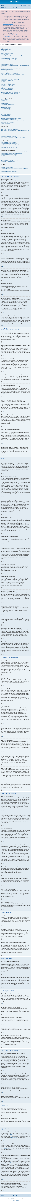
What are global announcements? (8, 104)
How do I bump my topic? (6, 94)
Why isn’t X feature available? (7, 167)
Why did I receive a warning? (7, 89)
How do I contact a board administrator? (9, 171)
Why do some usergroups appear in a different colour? (12, 120)
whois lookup (10, 1162)
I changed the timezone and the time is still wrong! (11, 68)
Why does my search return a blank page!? (10, 144)
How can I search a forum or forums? (9, 142)
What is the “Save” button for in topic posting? (10, 92)
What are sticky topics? (6, 107)
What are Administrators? (6, 114)
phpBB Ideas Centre (7, 1148)
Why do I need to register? (6, 49)
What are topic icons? (5, 109)
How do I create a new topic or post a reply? (10, 79)
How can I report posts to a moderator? (9, 90)
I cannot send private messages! (8, 127)
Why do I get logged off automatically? (9, 58)
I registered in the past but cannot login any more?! (11, 55)
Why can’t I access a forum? (7, 87)
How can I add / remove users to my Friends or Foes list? (13, 137)
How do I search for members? (7, 146)
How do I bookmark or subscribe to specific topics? (11, 153)
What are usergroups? (5, 116)
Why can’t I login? (4, 54)
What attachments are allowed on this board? (10, 160)
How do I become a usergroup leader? (9, 119)
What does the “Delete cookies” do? (8, 59)
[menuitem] (2, 5)
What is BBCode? (4, 99)
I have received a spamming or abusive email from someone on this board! (15, 131)
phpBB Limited (12, 1134)
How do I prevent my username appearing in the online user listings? (15, 65)
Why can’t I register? (5, 51)
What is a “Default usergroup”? (7, 122)
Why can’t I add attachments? (7, 88)
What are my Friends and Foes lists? (8, 136)
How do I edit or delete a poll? (7, 85)
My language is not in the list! (7, 69)
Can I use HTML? (4, 100)
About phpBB (14, 1137)
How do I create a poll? (5, 83)
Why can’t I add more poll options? (8, 84)
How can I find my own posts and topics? (9, 147)
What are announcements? (6, 105)
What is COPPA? (4, 50)
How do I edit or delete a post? (7, 80)
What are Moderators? (5, 115)
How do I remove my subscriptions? (8, 155)
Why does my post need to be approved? (9, 93)
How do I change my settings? (7, 64)
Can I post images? (5, 103)
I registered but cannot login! (7, 53)
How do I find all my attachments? (8, 161)
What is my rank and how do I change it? (9, 73)
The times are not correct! (6, 66)
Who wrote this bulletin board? (7, 166)
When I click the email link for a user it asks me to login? (12, 74)
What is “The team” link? (6, 123)
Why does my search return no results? (9, 143)
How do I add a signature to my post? (8, 81)
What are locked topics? (6, 108)
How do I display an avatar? (6, 72)
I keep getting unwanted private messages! (10, 129)
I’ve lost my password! (5, 57)
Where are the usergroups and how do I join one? (11, 118)
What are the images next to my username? (10, 70)
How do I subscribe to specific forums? (9, 154)
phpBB (2, 394)
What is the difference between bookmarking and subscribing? (14, 151)
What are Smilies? (4, 102)
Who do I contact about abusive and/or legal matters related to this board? (14, 169)
